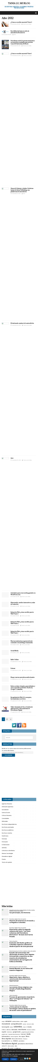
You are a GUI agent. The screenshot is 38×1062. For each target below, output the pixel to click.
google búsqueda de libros (27, 1032)
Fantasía (4, 839)
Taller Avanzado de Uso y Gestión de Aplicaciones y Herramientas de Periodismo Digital (22, 708)
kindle (29, 1034)
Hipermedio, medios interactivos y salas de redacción (23, 603)
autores (24, 1024)
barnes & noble (30, 1024)
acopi (3, 1021)
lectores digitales (14, 1036)
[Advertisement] (19, 777)
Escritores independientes (9, 824)
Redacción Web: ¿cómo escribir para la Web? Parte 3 (22, 613)
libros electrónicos (17, 1039)
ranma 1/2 (4, 1046)
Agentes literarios (7, 804)
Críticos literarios (6, 815)
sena (16, 1046)
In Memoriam (5, 845)
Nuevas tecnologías (7, 853)
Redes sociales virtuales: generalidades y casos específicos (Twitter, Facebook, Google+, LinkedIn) (23, 687)
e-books (29, 1027)
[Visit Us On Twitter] (14, 727)
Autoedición (5, 810)
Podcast (13, 668)
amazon (8, 1021)
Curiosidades (5, 818)
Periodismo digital (7, 856)
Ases (12, 458)
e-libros (4, 1030)
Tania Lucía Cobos (27, 24)
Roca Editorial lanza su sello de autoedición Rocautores (20, 31)
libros (27, 1036)
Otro (15, 34)
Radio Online (15, 659)
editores (8, 1030)
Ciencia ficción (6, 812)
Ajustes (21, 1059)
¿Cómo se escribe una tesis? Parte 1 (21, 53)
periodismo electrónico (25, 1044)
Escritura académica (7, 830)
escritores (22, 1029)
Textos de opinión (7, 862)
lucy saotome (6, 1041)
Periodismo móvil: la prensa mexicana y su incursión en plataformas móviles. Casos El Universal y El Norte (23, 42)
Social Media (14, 650)
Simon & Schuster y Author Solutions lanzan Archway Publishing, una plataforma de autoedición (22, 190)
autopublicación (16, 1024)
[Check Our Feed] (23, 727)
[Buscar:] (19, 737)
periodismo (21, 1041)
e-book (24, 1027)
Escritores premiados (8, 827)
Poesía (4, 859)
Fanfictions (5, 836)
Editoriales (5, 821)
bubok (11, 1027)
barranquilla (5, 1027)
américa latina (16, 1021)
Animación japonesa (7, 807)
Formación (5, 842)
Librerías (4, 848)
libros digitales (6, 1039)
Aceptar (5, 1059)
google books (17, 1032)
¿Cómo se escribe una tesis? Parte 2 (21, 22)
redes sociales (11, 1046)
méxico (15, 1041)
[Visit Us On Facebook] (19, 727)
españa (4, 1032)
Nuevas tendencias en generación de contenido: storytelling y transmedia (22, 641)
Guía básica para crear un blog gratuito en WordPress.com (23, 593)
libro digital (22, 1036)
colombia (18, 1026)
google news (4, 1034)
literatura (25, 1039)
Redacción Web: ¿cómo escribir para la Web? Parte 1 (22, 632)
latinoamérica (6, 1036)
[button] (36, 13)
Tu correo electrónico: (8, 750)
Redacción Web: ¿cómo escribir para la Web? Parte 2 (22, 622)
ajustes (15, 1056)
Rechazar (13, 1059)
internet (23, 1034)
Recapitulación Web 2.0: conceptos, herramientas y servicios (21, 698)
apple (25, 1021)
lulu (11, 1041)
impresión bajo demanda (14, 1034)
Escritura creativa (7, 833)
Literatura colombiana (8, 850)
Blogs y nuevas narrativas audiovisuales (23, 677)
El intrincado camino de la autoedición (22, 323)
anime (21, 1021)
